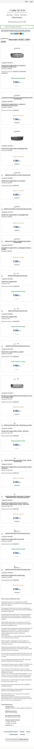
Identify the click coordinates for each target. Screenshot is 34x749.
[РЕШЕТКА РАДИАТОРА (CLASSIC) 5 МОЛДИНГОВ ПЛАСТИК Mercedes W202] (17, 98)
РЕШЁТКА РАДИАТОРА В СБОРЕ (12, 352)
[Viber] (15, 33)
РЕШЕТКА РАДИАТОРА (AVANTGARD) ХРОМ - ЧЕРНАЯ (16, 467)
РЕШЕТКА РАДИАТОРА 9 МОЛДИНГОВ (14, 148)
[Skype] (23, 33)
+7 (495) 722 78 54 (17, 10)
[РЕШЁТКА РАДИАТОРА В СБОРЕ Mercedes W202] (17, 346)
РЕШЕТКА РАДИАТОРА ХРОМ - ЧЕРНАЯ (15, 431)
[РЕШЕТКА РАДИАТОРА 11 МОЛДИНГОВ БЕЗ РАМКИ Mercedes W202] (17, 242)
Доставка (10, 15)
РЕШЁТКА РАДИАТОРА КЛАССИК (12, 539)
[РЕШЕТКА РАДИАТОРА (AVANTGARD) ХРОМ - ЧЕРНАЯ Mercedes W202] (17, 461)
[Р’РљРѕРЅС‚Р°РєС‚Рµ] (17, 33)
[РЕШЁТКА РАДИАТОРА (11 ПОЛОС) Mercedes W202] (17, 175)
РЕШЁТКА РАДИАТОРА (9, 281)
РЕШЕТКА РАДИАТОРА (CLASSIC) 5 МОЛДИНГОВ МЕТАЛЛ (13, 66)
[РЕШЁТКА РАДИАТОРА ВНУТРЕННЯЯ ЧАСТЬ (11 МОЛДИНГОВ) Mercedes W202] (17, 386)
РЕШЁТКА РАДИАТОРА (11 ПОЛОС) (13, 181)
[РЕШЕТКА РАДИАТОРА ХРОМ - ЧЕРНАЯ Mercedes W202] (17, 425)
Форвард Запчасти (23, 739)
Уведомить (17, 122)
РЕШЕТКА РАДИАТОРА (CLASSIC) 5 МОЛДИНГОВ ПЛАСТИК (13, 105)
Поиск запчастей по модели (11, 731)
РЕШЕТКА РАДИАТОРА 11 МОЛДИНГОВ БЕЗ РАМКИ (16, 248)
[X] (21, 33)
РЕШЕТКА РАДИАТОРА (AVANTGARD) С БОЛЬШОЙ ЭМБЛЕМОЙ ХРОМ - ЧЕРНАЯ (15, 503)
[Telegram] (13, 33)
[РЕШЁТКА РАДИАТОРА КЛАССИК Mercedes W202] (17, 533)
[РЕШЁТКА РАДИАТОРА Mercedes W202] (17, 276)
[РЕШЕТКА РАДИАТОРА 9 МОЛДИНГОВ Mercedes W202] (17, 138)
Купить (17, 86)
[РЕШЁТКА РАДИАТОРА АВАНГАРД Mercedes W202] (17, 569)
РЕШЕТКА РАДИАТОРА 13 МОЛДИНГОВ (14, 215)
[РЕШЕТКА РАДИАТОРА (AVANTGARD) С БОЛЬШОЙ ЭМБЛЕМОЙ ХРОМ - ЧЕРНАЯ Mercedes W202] (17, 497)
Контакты (24, 15)
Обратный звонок (17, 17)
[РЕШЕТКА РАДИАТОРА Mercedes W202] (17, 311)
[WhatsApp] (11, 33)
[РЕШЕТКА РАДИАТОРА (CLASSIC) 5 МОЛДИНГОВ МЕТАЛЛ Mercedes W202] (17, 55)
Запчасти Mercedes (19, 30)
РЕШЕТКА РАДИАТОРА (9, 317)
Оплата (16, 15)
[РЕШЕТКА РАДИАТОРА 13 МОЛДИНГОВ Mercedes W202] (17, 209)
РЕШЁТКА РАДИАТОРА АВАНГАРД (13, 575)
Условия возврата (13, 734)
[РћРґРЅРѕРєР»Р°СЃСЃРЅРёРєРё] (19, 33)
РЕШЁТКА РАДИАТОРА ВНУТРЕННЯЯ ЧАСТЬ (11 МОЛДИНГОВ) (16, 396)
